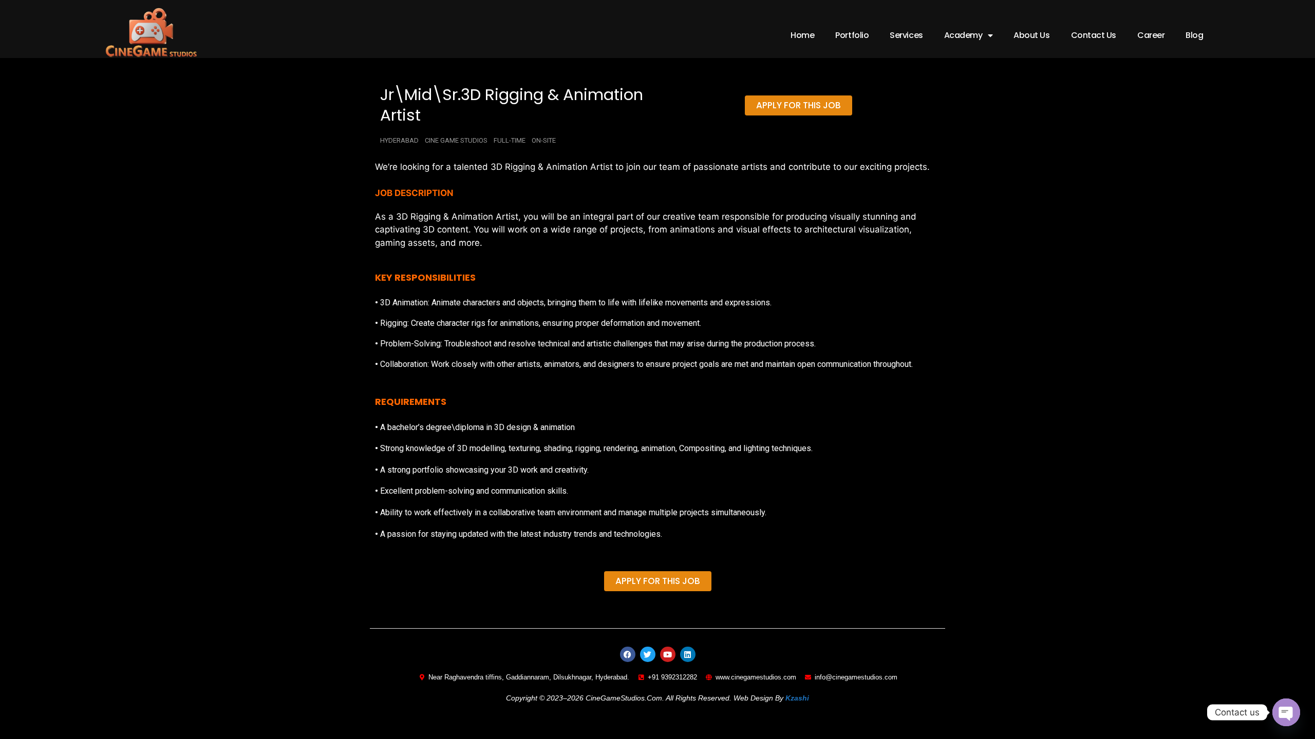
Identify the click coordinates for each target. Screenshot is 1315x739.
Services (906, 35)
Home (802, 35)
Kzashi (797, 698)
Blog (1194, 35)
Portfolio (852, 35)
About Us (1031, 35)
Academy (963, 35)
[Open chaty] (1286, 712)
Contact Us (1094, 35)
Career (1150, 35)
